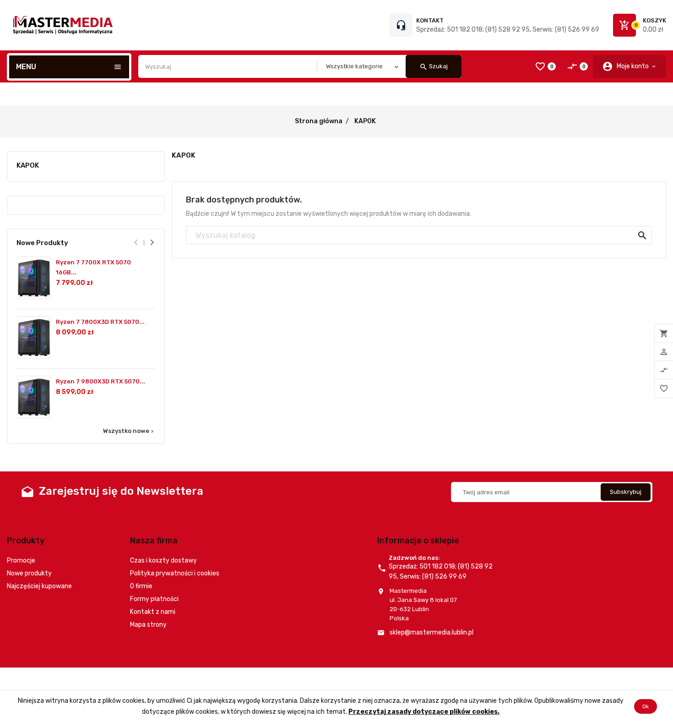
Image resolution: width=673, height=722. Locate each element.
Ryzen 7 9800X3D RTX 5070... (100, 381)
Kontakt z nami (152, 612)
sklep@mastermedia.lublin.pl (431, 632)
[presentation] (136, 243)
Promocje (21, 560)
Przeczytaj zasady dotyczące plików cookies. (423, 712)
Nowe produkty (29, 573)
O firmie (141, 586)
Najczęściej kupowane (39, 586)
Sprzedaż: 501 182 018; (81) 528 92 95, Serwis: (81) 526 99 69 (507, 29)
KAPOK (27, 165)
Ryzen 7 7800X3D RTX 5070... (100, 321)
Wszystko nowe (129, 431)
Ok (645, 706)
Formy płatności (154, 599)
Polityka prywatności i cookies (174, 573)
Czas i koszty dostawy (163, 560)
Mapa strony (148, 625)
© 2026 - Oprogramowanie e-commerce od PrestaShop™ (87, 679)
